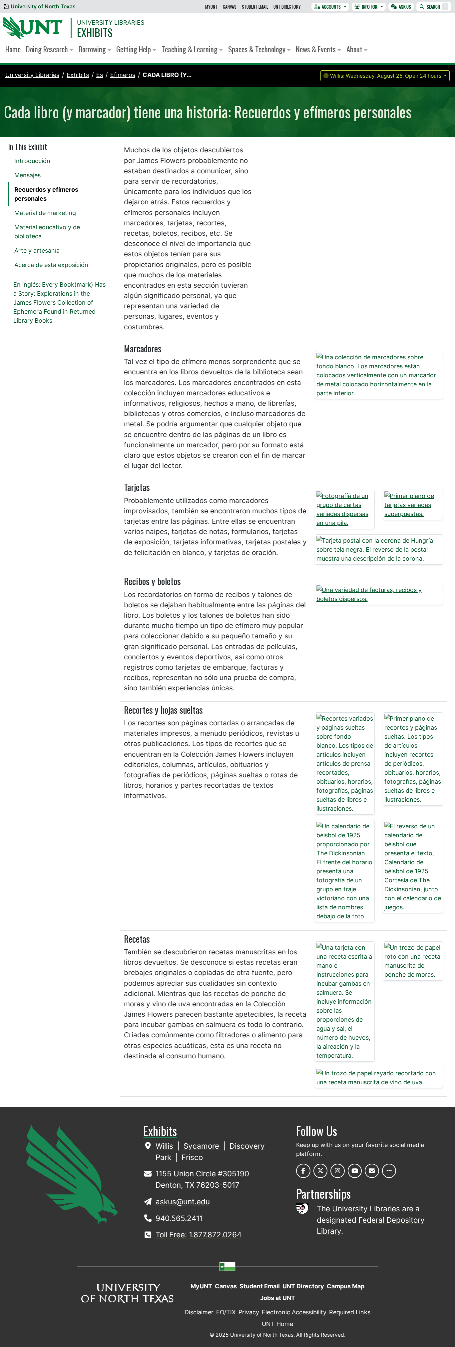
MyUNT (211, 6)
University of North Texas (43, 6)
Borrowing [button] (93, 49)
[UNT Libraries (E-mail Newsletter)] (372, 1171)
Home (13, 49)
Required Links (349, 1312)
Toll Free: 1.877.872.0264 (198, 1234)
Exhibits (95, 32)
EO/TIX (226, 1312)
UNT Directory (287, 6)
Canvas (229, 6)
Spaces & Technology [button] (257, 49)
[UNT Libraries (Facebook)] (303, 1171)
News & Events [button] (316, 49)
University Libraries (110, 22)
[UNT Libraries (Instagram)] (337, 1171)
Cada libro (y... (167, 74)
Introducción (32, 160)
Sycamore (202, 1145)
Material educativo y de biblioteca (47, 232)
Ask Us (405, 6)
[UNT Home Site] (72, 1173)
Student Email (255, 6)
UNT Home (277, 1323)
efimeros (122, 74)
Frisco (192, 1157)
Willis (165, 1145)
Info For (369, 6)
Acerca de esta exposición (51, 264)
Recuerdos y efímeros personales (46, 194)
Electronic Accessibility (294, 1312)
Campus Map (345, 1286)
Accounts (331, 6)
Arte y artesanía (37, 250)
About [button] (355, 49)
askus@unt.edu (183, 1201)
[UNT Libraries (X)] (320, 1171)
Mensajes (27, 175)
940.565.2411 (179, 1218)
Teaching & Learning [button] (190, 49)
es (99, 74)
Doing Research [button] (48, 49)
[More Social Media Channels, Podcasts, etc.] (389, 1171)
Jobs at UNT (277, 1297)
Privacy (248, 1312)
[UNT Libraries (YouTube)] (355, 1171)
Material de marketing (45, 212)
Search (436, 6)
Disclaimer (199, 1312)
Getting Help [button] (134, 49)
